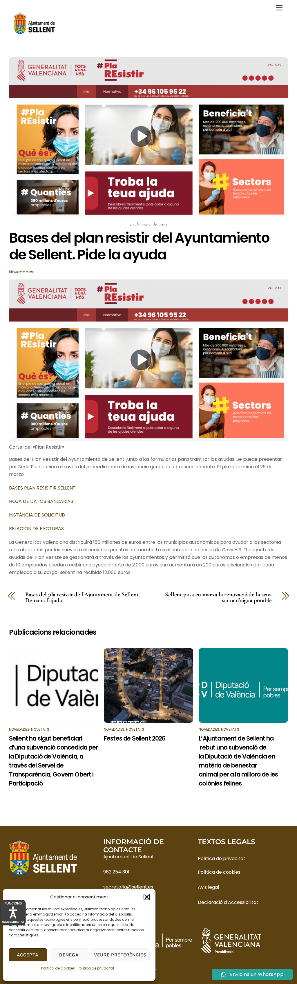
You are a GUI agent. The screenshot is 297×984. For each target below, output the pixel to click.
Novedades (21, 272)
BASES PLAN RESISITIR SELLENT (42, 488)
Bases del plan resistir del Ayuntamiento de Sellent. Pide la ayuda (139, 246)
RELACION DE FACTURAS (36, 528)
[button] (147, 897)
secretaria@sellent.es (128, 887)
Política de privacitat (96, 968)
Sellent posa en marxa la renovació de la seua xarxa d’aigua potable (218, 598)
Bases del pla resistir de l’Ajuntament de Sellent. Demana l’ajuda (82, 598)
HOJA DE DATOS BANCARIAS (41, 501)
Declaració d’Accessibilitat (228, 902)
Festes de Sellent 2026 (135, 738)
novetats (40, 729)
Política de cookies (219, 872)
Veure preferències (120, 954)
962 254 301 (116, 872)
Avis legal (208, 887)
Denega (69, 954)
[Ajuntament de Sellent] (34, 33)
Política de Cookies (58, 968)
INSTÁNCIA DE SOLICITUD (37, 515)
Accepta (28, 954)
